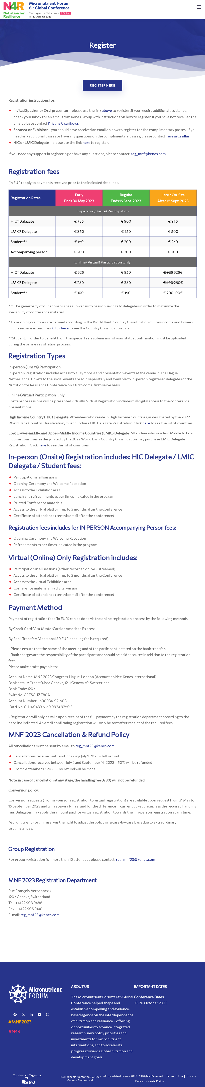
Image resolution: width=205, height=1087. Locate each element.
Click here (60, 328)
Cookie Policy (155, 1081)
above (107, 110)
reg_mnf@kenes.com (148, 153)
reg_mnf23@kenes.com (95, 746)
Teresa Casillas (177, 136)
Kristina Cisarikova (63, 123)
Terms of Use (174, 1076)
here (86, 142)
